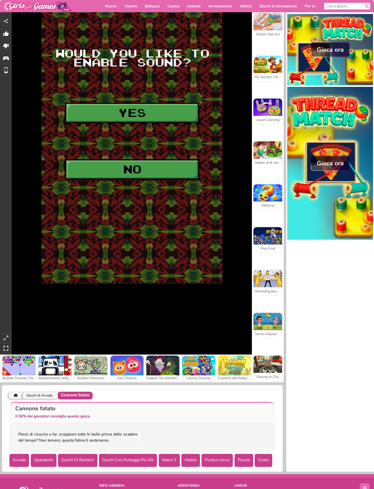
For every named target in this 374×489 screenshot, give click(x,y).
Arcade (19, 460)
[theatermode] (6, 337)
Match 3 (169, 460)
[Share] (6, 21)
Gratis (263, 460)
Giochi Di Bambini (77, 460)
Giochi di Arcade (39, 395)
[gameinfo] (6, 59)
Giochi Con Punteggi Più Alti (128, 460)
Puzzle (244, 460)
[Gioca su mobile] (6, 71)
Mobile (191, 460)
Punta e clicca (217, 460)
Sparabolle (43, 460)
